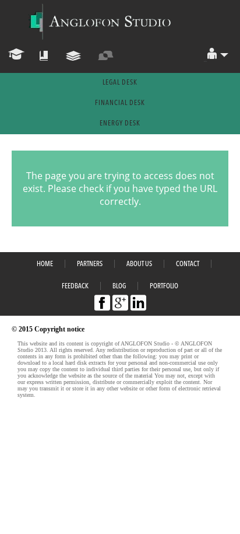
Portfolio (164, 286)
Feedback (75, 286)
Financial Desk (120, 103)
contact (187, 264)
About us (139, 264)
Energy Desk (120, 123)
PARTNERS (90, 264)
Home (45, 264)
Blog (119, 286)
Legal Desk (120, 82)
